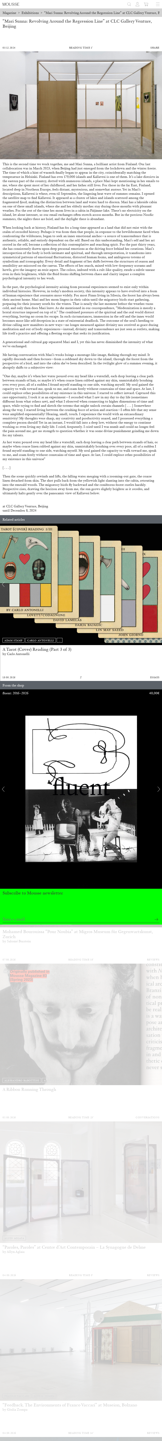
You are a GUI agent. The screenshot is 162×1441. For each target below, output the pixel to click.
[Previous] (3, 584)
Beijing (43, 506)
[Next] (159, 584)
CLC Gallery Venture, (22, 506)
